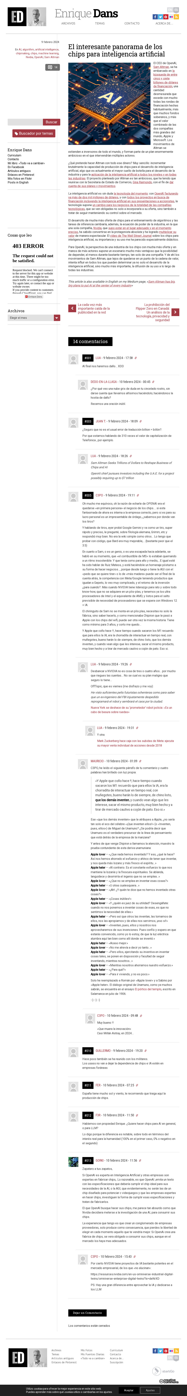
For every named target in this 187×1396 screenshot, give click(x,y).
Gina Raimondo (142, 182)
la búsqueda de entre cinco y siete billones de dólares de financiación (165, 78)
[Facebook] (155, 16)
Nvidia (97, 228)
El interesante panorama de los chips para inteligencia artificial (116, 50)
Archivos (68, 23)
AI (20, 49)
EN (170, 10)
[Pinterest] (165, 16)
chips (34, 53)
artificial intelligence (47, 49)
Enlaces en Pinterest (21, 174)
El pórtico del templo (148, 989)
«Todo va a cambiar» (93, 1358)
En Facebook (16, 167)
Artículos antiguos (19, 171)
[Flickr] (171, 16)
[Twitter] (160, 16)
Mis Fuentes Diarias (92, 1354)
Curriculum (14, 155)
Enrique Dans (35, 296)
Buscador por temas (35, 133)
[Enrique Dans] (28, 16)
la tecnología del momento (131, 193)
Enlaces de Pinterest (64, 1362)
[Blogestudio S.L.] (163, 1371)
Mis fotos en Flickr (20, 178)
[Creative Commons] (169, 1381)
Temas (100, 23)
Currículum (116, 1350)
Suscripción (116, 1362)
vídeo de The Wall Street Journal (131, 236)
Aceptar (128, 1390)
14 (55, 67)
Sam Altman (161, 67)
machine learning (48, 53)
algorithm (28, 49)
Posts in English (18, 182)
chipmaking (22, 53)
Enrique (86, 12)
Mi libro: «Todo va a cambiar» (26, 163)
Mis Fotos (86, 1350)
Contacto (132, 23)
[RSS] (176, 16)
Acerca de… (164, 23)
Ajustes (150, 1390)
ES (176, 10)
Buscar (51, 122)
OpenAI (38, 57)
